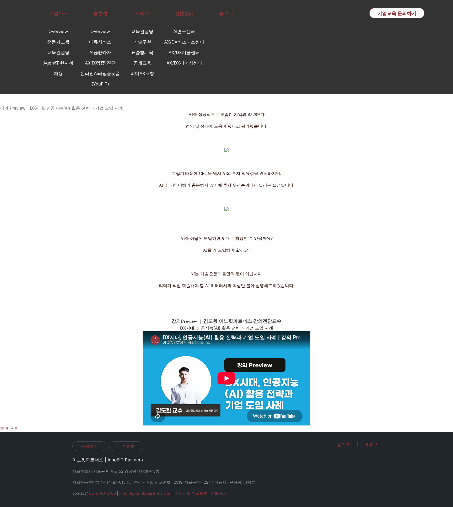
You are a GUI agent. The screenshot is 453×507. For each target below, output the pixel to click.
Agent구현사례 (58, 63)
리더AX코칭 (142, 73)
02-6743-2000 (102, 493)
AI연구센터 (184, 31)
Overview (58, 31)
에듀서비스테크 (100, 43)
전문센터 (184, 13)
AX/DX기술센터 (184, 52)
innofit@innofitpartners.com (145, 493)
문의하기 (89, 446)
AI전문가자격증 (100, 54)
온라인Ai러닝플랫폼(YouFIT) (100, 75)
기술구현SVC (142, 43)
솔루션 (100, 13)
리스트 (11, 428)
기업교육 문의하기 (397, 13)
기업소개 (58, 13)
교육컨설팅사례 (58, 54)
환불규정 (218, 493)
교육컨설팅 (142, 31)
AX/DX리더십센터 (184, 63)
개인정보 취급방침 (191, 493)
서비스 (142, 13)
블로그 (226, 13)
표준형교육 (142, 52)
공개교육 (142, 63)
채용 (58, 73)
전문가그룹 (58, 42)
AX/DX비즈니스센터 (184, 42)
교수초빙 (126, 446)
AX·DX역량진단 (100, 63)
